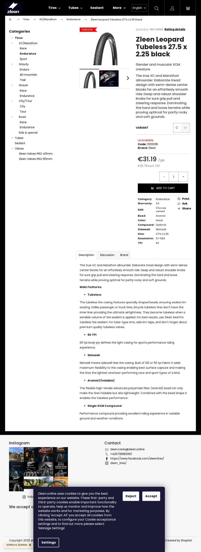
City (22, 106)
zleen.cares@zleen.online (127, 449)
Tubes (19, 138)
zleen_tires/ (118, 463)
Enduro (24, 70)
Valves (19, 148)
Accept (151, 496)
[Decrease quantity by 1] (164, 176)
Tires (19, 38)
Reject (131, 496)
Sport (23, 59)
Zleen (152, 148)
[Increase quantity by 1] (183, 176)
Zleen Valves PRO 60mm (35, 159)
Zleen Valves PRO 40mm (36, 154)
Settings (48, 542)
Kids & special (28, 133)
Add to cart (165, 188)
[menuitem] (54, 8)
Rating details (174, 29)
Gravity (24, 64)
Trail (23, 80)
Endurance (28, 54)
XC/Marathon (28, 43)
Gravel (23, 85)
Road (22, 117)
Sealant (20, 143)
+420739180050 (121, 454)
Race (23, 48)
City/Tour (25, 101)
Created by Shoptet (178, 540)
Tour (23, 112)
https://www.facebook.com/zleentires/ (137, 458)
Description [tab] (86, 255)
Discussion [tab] (107, 255)
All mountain (28, 75)
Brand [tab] (124, 255)
